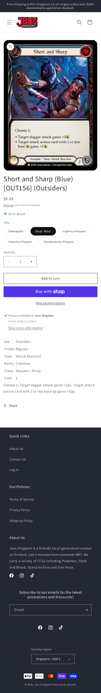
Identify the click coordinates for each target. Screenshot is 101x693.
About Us (16, 449)
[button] (9, 22)
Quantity (9, 252)
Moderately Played (61, 242)
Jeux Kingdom (42, 684)
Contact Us (17, 459)
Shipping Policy (21, 521)
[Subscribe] (86, 609)
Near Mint (43, 231)
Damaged (18, 232)
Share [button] (13, 405)
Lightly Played (76, 232)
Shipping (8, 205)
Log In (14, 470)
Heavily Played (22, 242)
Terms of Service (21, 499)
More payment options (50, 303)
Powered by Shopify (64, 684)
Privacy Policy (19, 510)
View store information (25, 328)
